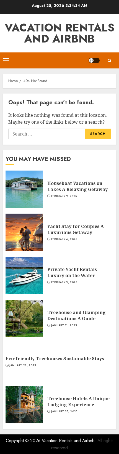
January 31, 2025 (64, 325)
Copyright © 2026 (24, 440)
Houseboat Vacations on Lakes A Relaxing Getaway (77, 186)
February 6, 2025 (64, 239)
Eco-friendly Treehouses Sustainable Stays (55, 358)
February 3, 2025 (64, 282)
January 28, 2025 (22, 365)
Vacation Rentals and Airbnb (60, 33)
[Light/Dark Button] (94, 60)
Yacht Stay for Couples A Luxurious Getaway (75, 229)
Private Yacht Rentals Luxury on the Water (72, 272)
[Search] (109, 60)
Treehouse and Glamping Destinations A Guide (76, 315)
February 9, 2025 (64, 196)
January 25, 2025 (64, 411)
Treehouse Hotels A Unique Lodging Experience (78, 401)
